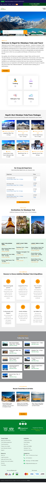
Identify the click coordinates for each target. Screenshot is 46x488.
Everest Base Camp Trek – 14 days (15, 179)
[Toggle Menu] (44, 8)
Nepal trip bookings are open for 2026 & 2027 (14, 1)
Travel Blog (3, 465)
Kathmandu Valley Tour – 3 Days (15, 351)
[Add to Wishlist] (12, 122)
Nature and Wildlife (28, 446)
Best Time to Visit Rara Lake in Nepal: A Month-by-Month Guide (37, 404)
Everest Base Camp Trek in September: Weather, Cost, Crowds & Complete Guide (8, 405)
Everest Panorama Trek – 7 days (37, 358)
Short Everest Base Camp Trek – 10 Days (8, 250)
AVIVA (28, 480)
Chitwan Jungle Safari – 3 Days (37, 366)
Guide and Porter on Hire (6, 459)
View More (23, 414)
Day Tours (26, 444)
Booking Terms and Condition (7, 461)
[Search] (25, 32)
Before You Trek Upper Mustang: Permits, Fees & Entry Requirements (22, 404)
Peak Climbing (27, 442)
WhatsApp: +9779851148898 (32, 460)
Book (35, 179)
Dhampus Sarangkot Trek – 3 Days (14, 358)
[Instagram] (23, 424)
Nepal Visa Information (5, 440)
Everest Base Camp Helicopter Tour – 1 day (37, 260)
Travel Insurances (4, 444)
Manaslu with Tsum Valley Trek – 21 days (8, 256)
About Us (3, 455)
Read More (5, 70)
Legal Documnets (4, 457)
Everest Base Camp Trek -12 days (15, 191)
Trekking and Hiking (28, 440)
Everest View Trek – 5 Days (14, 374)
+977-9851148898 (34, 4)
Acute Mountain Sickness (6, 448)
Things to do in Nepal (5, 446)
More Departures (23, 202)
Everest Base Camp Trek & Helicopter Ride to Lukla (8, 155)
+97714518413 (29, 458)
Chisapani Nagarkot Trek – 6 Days (14, 366)
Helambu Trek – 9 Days (37, 350)
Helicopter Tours (27, 448)
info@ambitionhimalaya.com (31, 463)
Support (2, 450)
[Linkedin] (25, 424)
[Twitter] (20, 424)
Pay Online (5, 4)
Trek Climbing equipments (6, 442)
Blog (1, 4)
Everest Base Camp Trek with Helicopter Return (37, 249)
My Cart (13, 4)
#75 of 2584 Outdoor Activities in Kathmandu (37, 430)
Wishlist (9, 4)
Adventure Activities (28, 450)
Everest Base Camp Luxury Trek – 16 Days (36, 255)
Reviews (3, 463)
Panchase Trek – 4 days (22, 248)
